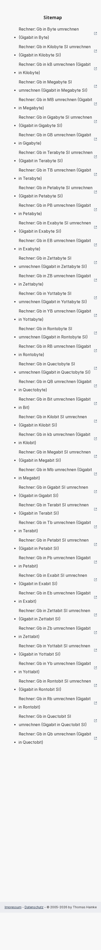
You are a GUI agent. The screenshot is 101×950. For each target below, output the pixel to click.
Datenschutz (34, 907)
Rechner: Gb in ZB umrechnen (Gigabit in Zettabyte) (55, 280)
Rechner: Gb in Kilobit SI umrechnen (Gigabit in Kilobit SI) (53, 421)
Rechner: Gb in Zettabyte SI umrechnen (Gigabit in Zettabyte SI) (53, 262)
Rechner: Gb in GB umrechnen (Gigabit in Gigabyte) (55, 139)
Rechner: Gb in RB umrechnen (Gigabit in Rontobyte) (55, 350)
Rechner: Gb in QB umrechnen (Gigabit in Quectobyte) (55, 385)
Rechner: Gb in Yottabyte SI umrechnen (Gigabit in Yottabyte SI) (53, 297)
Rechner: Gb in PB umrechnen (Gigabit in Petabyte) (55, 209)
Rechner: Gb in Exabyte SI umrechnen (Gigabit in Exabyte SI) (55, 227)
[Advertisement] (50, 831)
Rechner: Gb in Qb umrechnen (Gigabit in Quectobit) (55, 738)
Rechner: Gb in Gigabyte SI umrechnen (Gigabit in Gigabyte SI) (55, 121)
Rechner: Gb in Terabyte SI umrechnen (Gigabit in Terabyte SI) (55, 156)
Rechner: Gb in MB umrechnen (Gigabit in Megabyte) (55, 103)
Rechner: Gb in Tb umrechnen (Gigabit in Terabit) (55, 526)
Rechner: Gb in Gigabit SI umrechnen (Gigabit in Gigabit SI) (53, 491)
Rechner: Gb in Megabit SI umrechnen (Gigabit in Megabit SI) (55, 456)
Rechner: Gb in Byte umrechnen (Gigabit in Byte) (49, 33)
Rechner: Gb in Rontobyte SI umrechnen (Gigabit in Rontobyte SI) (53, 332)
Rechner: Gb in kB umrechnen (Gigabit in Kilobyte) (55, 68)
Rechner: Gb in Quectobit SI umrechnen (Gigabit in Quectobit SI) (53, 720)
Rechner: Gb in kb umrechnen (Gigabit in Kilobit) (54, 438)
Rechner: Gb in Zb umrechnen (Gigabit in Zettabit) (55, 632)
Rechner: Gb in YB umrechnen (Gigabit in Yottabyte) (55, 315)
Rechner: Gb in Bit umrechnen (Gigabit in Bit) (55, 403)
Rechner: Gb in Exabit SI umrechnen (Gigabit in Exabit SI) (53, 579)
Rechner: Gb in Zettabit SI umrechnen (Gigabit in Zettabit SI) (54, 614)
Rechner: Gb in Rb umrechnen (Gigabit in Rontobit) (55, 703)
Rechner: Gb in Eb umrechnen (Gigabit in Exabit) (55, 597)
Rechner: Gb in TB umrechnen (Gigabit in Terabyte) (55, 174)
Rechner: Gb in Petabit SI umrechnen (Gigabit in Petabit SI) (54, 544)
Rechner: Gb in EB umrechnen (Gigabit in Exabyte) (55, 244)
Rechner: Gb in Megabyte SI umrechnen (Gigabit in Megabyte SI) (53, 86)
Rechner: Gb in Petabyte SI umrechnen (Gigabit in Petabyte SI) (55, 191)
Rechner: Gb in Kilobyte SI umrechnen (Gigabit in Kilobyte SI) (55, 51)
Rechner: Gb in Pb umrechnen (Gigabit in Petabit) (55, 562)
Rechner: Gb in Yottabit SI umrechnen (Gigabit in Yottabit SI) (54, 650)
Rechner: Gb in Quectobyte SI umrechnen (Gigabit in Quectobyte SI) (55, 368)
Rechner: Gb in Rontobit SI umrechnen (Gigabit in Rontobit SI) (55, 685)
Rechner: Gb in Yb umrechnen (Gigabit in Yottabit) (55, 667)
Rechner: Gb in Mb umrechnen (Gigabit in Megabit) (55, 473)
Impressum (13, 907)
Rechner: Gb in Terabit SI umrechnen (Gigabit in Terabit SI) (54, 509)
